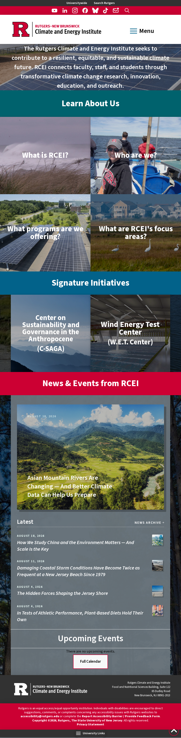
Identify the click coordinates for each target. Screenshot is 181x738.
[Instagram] (75, 10)
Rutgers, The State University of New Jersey (90, 720)
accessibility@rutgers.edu (40, 716)
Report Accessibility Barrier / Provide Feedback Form (121, 716)
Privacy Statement (90, 724)
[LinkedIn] (64, 10)
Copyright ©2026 (44, 720)
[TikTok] (105, 10)
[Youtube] (54, 10)
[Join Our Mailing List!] (115, 10)
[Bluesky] (95, 10)
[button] (127, 10)
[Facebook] (85, 10)
